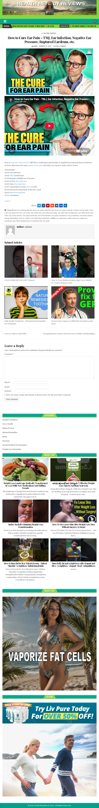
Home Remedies (11, 218)
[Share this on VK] (56, 205)
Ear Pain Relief (44, 215)
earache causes (86, 215)
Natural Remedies (50, 33)
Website (8, 391)
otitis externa (73, 218)
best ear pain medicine (22, 210)
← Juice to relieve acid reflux (14, 334)
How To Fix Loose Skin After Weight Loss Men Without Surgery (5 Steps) (73, 525)
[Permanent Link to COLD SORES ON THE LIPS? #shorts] (26, 261)
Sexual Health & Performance (14, 445)
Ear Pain (18, 163)
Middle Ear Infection (18, 181)
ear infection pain (49, 213)
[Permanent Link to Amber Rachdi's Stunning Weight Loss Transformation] (25, 511)
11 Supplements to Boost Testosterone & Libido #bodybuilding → (70, 334)
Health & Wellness (10, 420)
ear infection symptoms (67, 213)
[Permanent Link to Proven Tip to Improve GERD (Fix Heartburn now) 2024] (72, 302)
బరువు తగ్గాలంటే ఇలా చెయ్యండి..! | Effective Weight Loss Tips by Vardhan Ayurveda (73, 484)
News (4, 437)
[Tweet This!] (39, 205)
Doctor (26, 163)
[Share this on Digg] (61, 205)
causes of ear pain (35, 165)
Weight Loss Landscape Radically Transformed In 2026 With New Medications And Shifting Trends (26, 485)
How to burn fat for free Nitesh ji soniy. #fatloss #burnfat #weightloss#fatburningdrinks (25, 564)
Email (7, 387)
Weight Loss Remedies (11, 449)
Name (8, 382)
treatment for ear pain (40, 221)
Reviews (6, 441)
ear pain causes (15, 215)
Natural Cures (8, 428)
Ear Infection (20, 184)
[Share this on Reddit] (52, 205)
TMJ (12, 176)
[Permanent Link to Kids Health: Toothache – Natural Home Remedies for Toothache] (26, 302)
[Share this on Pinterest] (48, 205)
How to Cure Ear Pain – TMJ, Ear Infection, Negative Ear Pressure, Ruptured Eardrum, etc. (49, 39)
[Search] (94, 21)
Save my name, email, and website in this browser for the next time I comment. (39, 395)
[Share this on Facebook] (43, 205)
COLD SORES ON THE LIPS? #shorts (20, 280)
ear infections (84, 213)
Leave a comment (60, 46)
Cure (13, 163)
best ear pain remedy (64, 210)
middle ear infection (58, 218)
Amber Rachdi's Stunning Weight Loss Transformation (25, 525)
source (7, 201)
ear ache (26, 213)
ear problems (73, 215)
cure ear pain (10, 213)
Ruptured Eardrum (17, 192)
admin (35, 46)
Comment (9, 354)
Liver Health (7, 424)
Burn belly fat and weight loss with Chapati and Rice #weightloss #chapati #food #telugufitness (73, 564)
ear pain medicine (30, 215)
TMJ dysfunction (23, 221)
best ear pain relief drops (43, 210)
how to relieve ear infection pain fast (34, 218)
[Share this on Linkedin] (65, 205)
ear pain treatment (59, 215)
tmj (14, 221)
